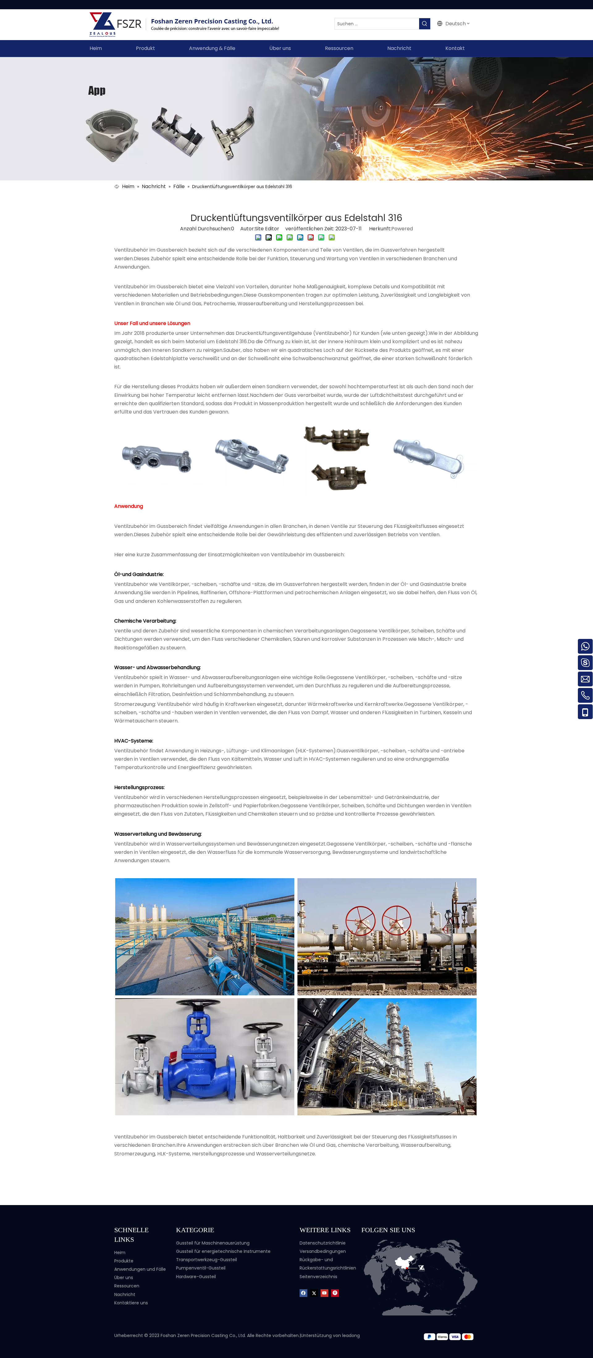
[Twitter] (314, 1293)
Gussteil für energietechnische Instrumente (223, 1251)
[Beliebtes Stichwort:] (424, 23)
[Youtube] (324, 1293)
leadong (351, 1335)
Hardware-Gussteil (196, 1277)
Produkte (123, 1261)
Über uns (123, 1277)
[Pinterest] (335, 1293)
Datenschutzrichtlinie (323, 1243)
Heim (119, 1252)
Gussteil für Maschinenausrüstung (213, 1243)
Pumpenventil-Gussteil (200, 1268)
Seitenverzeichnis (318, 1277)
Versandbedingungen (323, 1251)
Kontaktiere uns (131, 1303)
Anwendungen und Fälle (140, 1269)
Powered (402, 228)
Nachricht (124, 1294)
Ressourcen (126, 1286)
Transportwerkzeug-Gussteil (206, 1260)
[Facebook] (303, 1293)
